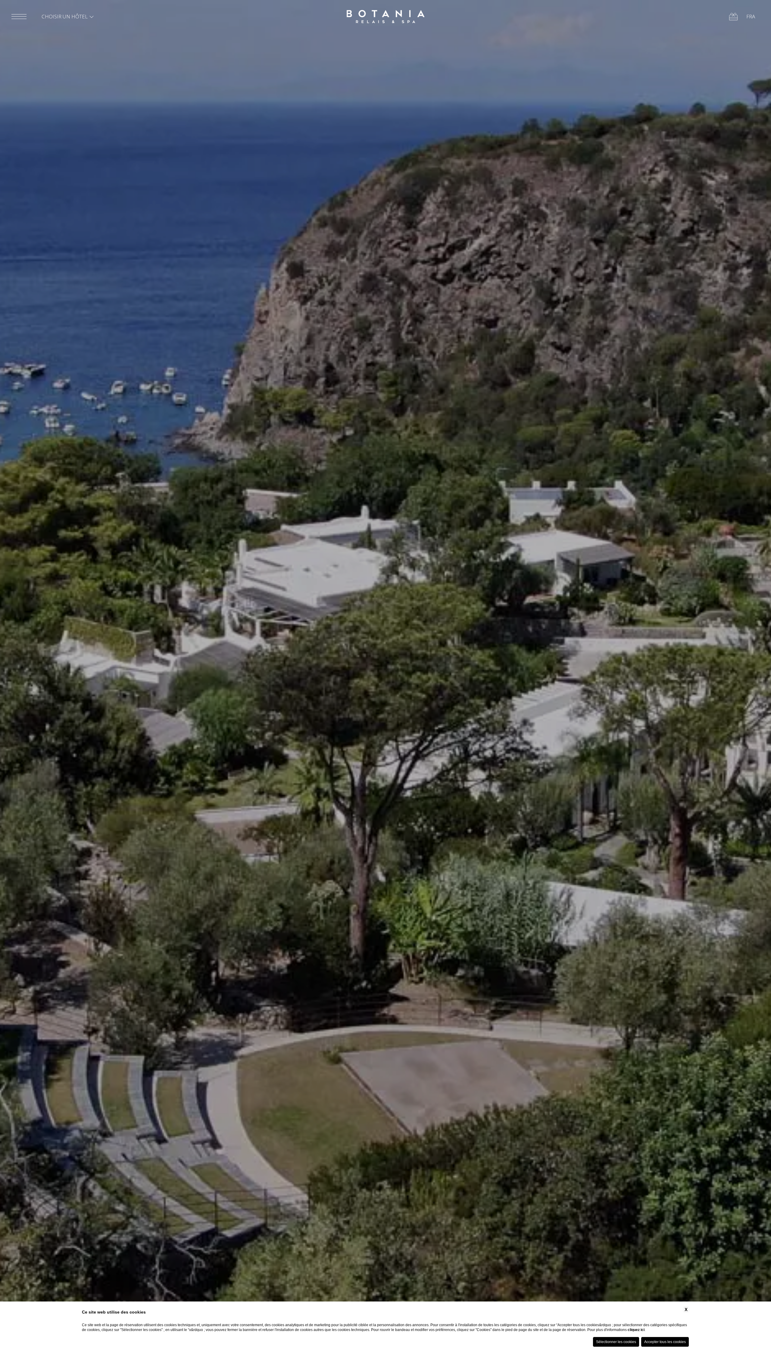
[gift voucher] (733, 16)
